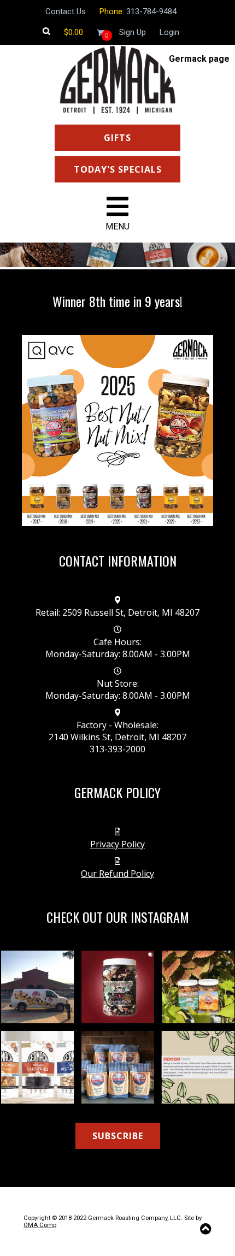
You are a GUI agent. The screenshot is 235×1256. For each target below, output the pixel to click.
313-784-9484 (151, 11)
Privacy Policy (117, 844)
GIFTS (117, 138)
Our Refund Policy (117, 874)
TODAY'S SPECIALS (118, 169)
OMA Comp (40, 1225)
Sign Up (132, 32)
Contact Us (65, 11)
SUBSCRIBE (117, 1136)
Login (169, 32)
